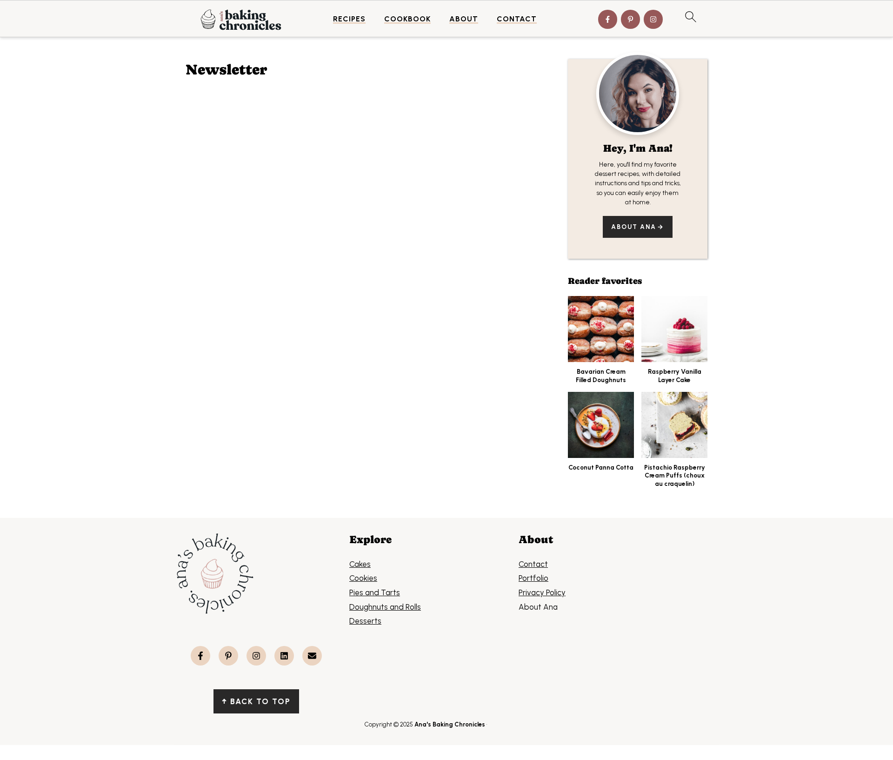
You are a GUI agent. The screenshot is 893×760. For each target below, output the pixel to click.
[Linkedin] (284, 656)
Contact (517, 18)
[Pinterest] (630, 19)
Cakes (360, 564)
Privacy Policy (542, 592)
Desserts (365, 620)
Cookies (363, 578)
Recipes (349, 18)
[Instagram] (653, 19)
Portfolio (533, 578)
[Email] (312, 656)
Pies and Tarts (374, 592)
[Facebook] (607, 19)
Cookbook (407, 18)
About (463, 18)
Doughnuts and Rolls (385, 607)
